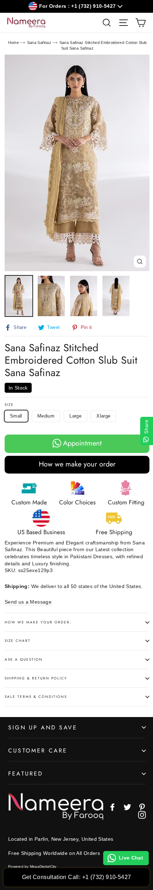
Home (13, 42)
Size (9, 405)
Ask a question (24, 659)
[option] (77, 163)
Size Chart (18, 640)
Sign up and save (42, 727)
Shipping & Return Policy (36, 678)
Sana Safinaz (39, 42)
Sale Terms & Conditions (36, 696)
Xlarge (103, 416)
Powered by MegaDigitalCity (32, 866)
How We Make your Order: (38, 622)
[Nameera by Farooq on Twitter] (127, 807)
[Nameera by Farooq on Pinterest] (142, 807)
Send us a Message (28, 602)
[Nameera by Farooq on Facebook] (112, 807)
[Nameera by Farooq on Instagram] (142, 815)
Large (75, 416)
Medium (45, 416)
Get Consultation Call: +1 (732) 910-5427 (76, 877)
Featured (25, 773)
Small (16, 416)
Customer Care (38, 750)
